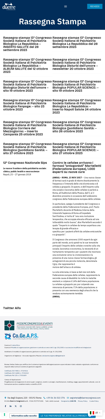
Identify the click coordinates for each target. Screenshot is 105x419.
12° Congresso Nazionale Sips (25, 163)
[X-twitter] (16, 406)
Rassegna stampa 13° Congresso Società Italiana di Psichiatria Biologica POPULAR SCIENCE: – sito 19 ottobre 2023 (76, 86)
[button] (65, 6)
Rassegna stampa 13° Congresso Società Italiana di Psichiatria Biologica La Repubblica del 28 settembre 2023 (76, 42)
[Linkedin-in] (11, 406)
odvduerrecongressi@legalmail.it (53, 356)
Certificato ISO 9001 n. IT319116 (16, 371)
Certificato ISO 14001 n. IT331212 (16, 373)
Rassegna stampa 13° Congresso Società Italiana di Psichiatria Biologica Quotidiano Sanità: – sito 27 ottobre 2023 (27, 148)
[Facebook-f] (5, 406)
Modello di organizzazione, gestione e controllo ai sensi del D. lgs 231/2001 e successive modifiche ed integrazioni (51, 347)
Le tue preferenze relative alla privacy (64, 415)
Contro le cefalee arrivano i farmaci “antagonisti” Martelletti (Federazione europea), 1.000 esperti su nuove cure (76, 167)
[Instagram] (21, 406)
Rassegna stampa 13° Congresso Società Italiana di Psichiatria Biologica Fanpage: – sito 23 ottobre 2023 (27, 104)
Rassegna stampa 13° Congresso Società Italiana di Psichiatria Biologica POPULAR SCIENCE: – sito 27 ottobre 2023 (76, 148)
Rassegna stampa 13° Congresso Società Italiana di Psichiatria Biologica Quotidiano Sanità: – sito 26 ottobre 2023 (76, 126)
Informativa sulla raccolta (24, 415)
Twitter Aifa (12, 308)
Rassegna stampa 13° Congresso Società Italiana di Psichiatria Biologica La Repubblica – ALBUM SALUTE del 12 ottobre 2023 (27, 66)
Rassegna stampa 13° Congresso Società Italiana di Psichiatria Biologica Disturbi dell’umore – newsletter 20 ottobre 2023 (76, 64)
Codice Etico (15, 345)
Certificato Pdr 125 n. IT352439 (15, 375)
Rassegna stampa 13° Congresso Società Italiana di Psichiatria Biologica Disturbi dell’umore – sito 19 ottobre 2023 (27, 86)
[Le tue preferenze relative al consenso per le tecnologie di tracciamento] (4, 414)
